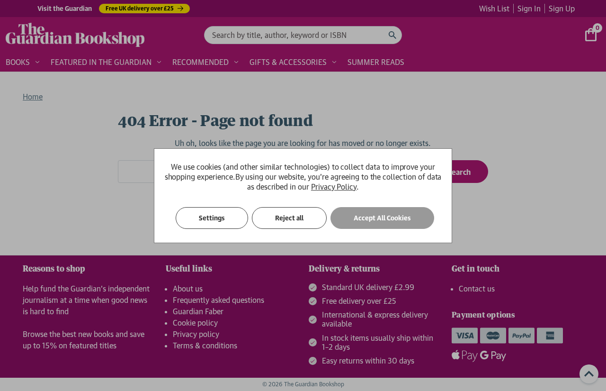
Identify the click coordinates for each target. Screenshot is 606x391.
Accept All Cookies (382, 218)
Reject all (289, 218)
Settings (212, 218)
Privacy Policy (333, 186)
